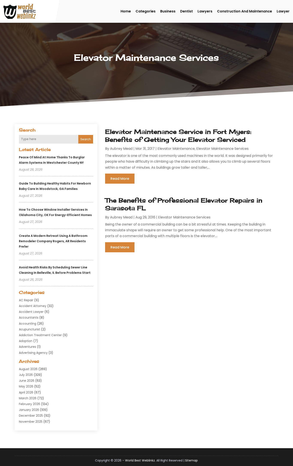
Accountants (28, 317)
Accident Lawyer (31, 312)
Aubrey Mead (121, 148)
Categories (146, 11)
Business (167, 11)
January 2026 (29, 410)
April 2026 (26, 392)
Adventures (27, 347)
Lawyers (205, 11)
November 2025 (30, 421)
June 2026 (26, 380)
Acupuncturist (29, 329)
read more (119, 178)
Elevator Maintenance (176, 148)
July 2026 (26, 375)
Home (126, 11)
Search (85, 139)
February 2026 (29, 404)
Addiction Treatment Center (40, 335)
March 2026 (27, 398)
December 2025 (31, 415)
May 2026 (26, 386)
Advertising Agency (33, 353)
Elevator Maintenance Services (222, 148)
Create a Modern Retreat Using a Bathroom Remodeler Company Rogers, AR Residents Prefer (53, 241)
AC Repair (26, 300)
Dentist (186, 11)
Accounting (27, 323)
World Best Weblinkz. (140, 460)
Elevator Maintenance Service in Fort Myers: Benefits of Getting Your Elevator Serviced (178, 135)
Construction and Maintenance (244, 11)
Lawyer (283, 11)
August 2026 (28, 369)
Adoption (25, 341)
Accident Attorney (32, 306)
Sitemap (191, 460)
